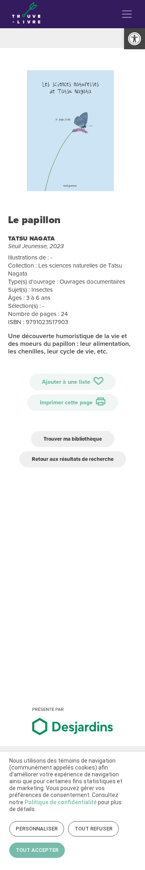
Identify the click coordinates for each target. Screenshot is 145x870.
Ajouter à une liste (67, 382)
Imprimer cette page (67, 402)
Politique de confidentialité (61, 802)
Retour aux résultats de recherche (73, 459)
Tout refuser (93, 829)
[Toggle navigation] (127, 14)
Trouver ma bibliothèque (73, 439)
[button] (134, 38)
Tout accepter (37, 850)
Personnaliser (37, 829)
